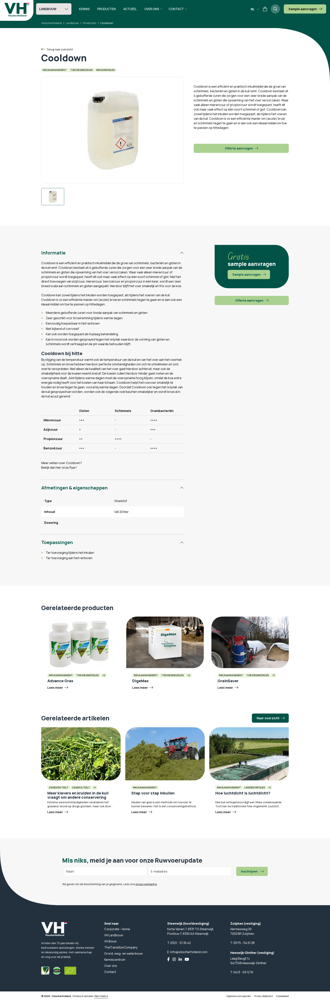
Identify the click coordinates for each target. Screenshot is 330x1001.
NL (253, 9)
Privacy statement (263, 996)
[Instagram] (174, 959)
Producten (106, 9)
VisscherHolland (51, 23)
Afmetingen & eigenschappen (74, 487)
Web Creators (101, 996)
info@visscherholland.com (189, 952)
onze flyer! (69, 467)
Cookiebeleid (282, 996)
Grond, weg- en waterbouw (123, 953)
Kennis (84, 9)
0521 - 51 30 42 (181, 943)
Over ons (151, 9)
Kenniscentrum (114, 959)
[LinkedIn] (180, 959)
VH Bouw (110, 941)
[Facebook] (168, 959)
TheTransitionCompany (121, 947)
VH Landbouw (113, 935)
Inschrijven (249, 871)
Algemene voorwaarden (238, 996)
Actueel (130, 9)
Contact (176, 9)
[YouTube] (187, 959)
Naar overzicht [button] (268, 718)
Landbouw (48, 9)
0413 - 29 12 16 (243, 972)
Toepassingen (57, 542)
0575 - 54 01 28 (244, 943)
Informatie (53, 252)
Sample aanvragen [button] (303, 9)
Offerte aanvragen (239, 148)
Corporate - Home (117, 929)
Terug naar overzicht (60, 49)
